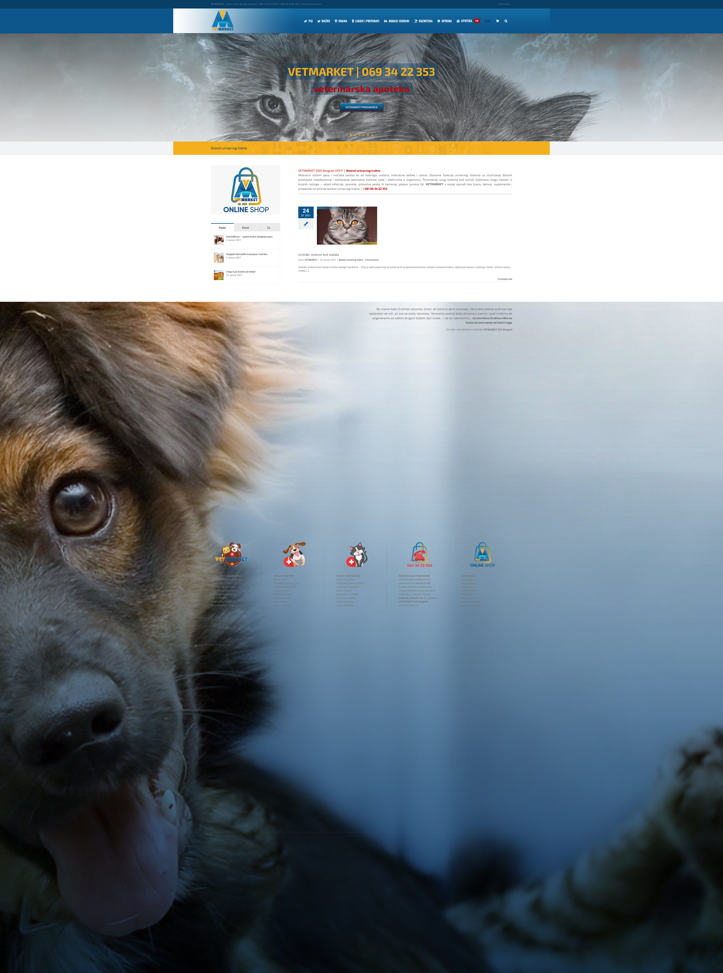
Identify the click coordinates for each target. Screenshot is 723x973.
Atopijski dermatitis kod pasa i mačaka (246, 254)
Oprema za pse (282, 598)
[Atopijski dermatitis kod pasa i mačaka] (219, 254)
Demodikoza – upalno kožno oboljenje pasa (249, 236)
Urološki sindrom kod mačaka (318, 255)
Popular (222, 227)
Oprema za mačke (346, 598)
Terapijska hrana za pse (286, 583)
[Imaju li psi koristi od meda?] (219, 272)
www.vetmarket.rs (226, 594)
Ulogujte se (467, 587)
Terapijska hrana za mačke (350, 583)
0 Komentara (372, 260)
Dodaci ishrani (281, 590)
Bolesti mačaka (344, 601)
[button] (506, 20)
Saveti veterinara (282, 605)
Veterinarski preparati (285, 586)
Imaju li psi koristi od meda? (241, 271)
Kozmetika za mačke (347, 594)
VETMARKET (310, 260)
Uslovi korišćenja (470, 601)
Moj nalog (466, 579)
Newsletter (467, 598)
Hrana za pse (281, 579)
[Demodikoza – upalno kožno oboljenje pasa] (219, 237)
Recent (245, 227)
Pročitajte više (505, 279)
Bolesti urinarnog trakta (351, 260)
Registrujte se (468, 583)
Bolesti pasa (280, 601)
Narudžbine (467, 594)
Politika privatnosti (471, 605)
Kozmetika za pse (283, 594)
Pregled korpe (468, 590)
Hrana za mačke (345, 579)
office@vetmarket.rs (312, 4)
